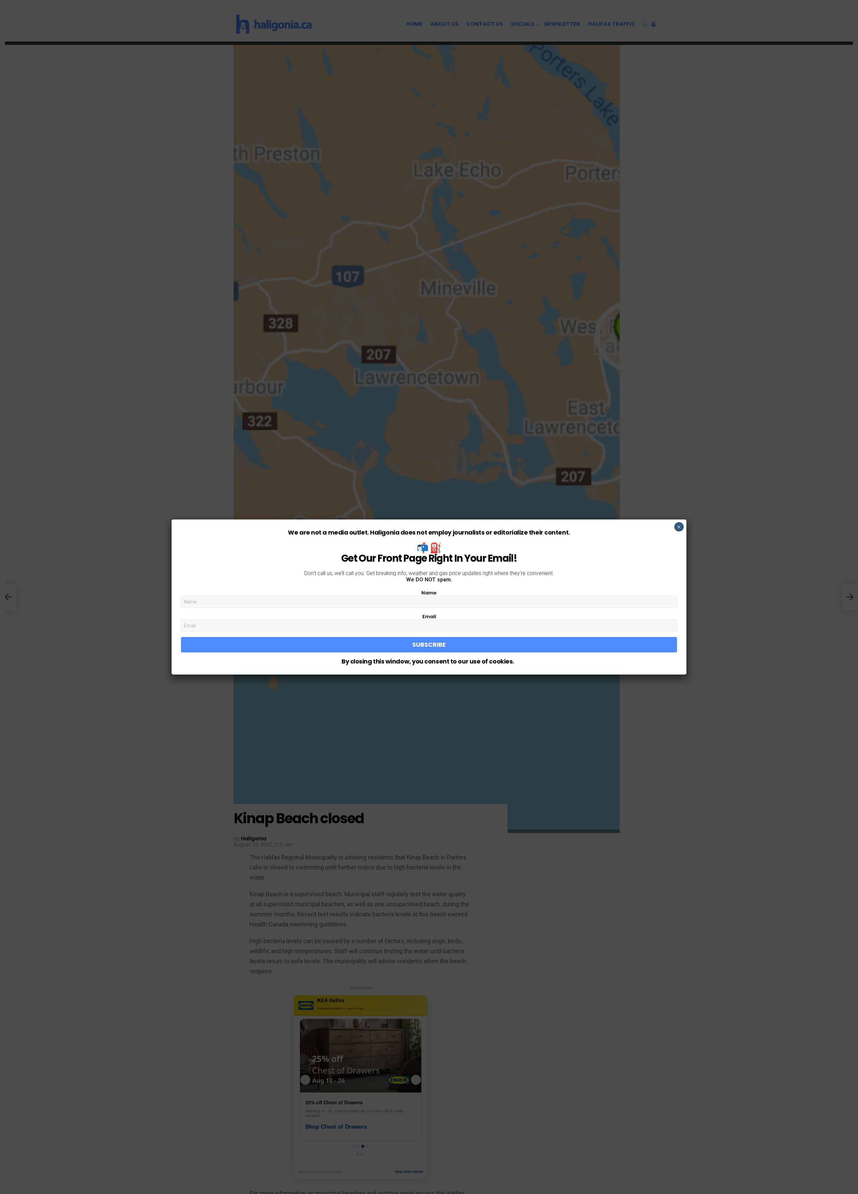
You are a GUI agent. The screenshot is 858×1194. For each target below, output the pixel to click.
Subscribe (429, 644)
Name (429, 592)
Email (429, 616)
